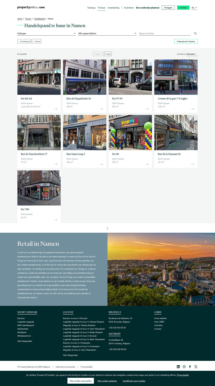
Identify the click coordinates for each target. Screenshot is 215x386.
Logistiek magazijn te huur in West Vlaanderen (84, 339)
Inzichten (158, 325)
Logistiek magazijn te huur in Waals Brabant (83, 332)
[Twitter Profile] (196, 366)
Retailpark (21, 332)
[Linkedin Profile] (178, 366)
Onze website (160, 318)
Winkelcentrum (24, 335)
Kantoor (21, 318)
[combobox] (164, 33)
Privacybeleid (86, 366)
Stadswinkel (22, 328)
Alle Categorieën (24, 340)
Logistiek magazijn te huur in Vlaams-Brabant (83, 321)
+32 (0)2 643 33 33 (117, 327)
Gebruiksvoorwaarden (65, 366)
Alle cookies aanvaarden (81, 380)
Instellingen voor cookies (134, 380)
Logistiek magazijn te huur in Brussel (79, 335)
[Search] (195, 33)
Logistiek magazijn (25, 321)
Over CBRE (159, 321)
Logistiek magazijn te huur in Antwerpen (81, 346)
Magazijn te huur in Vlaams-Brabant (79, 325)
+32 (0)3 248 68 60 (117, 349)
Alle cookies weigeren (107, 380)
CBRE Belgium (43, 366)
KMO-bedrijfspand (25, 325)
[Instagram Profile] (184, 366)
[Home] (31, 7)
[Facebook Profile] (190, 366)
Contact (157, 328)
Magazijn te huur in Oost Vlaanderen (79, 349)
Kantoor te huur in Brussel (75, 318)
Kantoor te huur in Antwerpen (76, 342)
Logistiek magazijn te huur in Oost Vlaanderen (84, 328)
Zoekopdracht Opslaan (186, 41)
